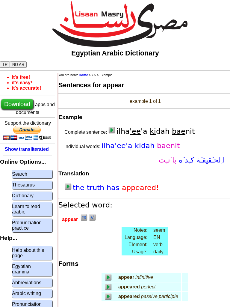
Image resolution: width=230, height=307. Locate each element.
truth (97, 187)
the (80, 187)
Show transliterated (27, 149)
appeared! (140, 187)
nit (168, 146)
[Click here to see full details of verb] (92, 219)
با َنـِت (167, 160)
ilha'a (118, 146)
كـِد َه (185, 160)
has (114, 187)
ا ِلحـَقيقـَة (209, 160)
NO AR (18, 64)
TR (4, 64)
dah (146, 146)
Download (17, 104)
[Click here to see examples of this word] (83, 219)
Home (83, 75)
